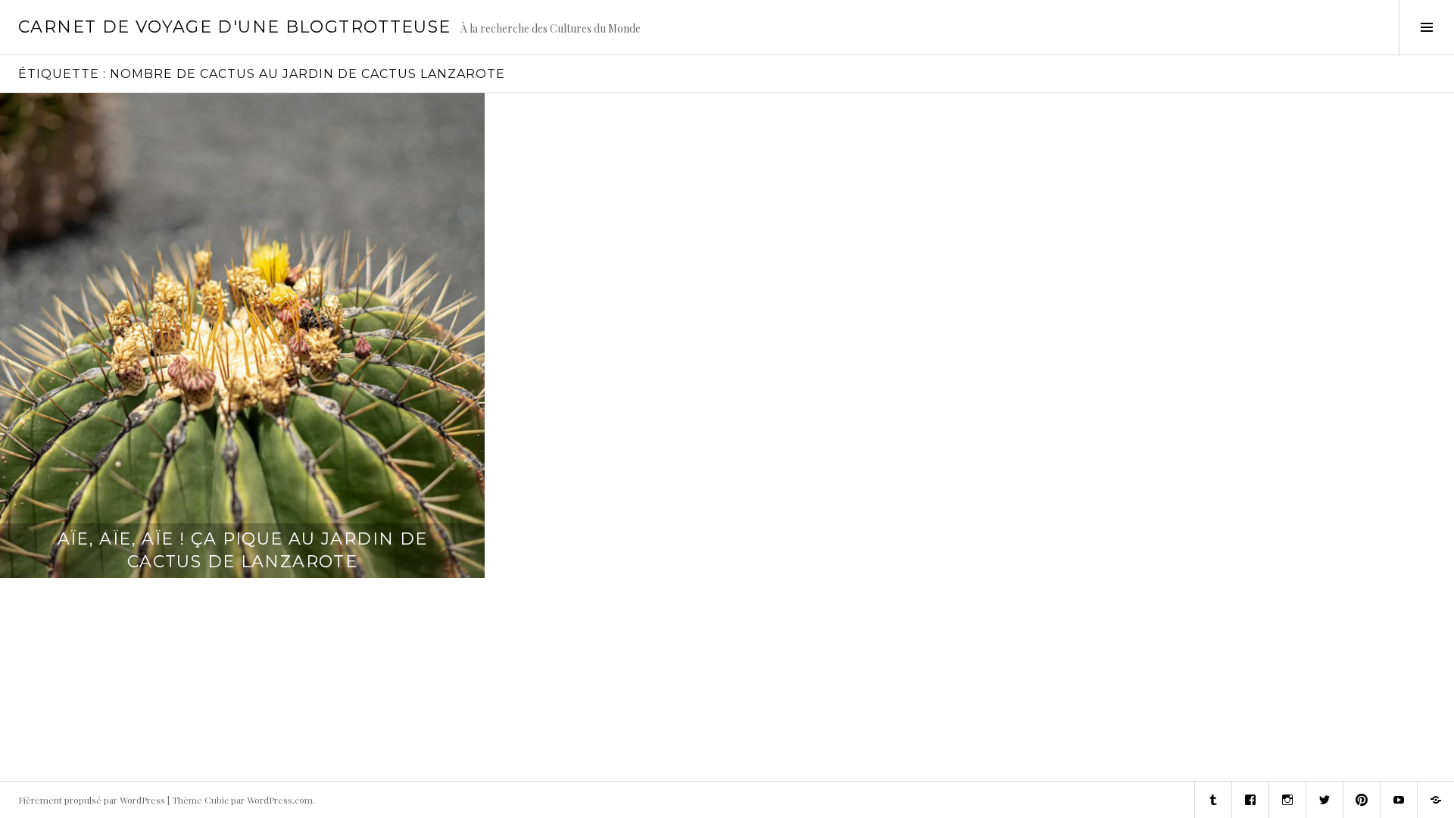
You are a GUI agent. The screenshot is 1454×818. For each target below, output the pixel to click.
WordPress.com (280, 800)
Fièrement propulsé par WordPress (91, 800)
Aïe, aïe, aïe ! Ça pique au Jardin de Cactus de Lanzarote (243, 550)
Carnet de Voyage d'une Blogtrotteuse (234, 27)
